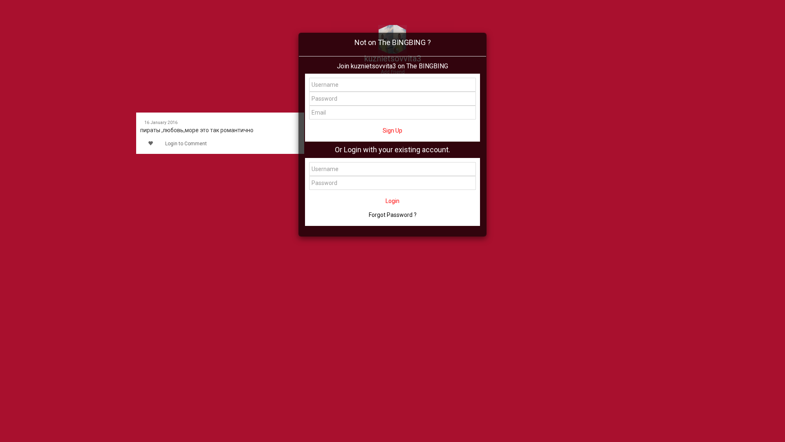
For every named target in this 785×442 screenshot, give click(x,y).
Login (392, 201)
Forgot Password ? (393, 215)
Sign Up (392, 130)
